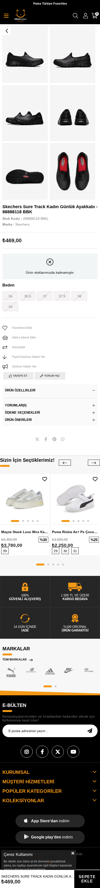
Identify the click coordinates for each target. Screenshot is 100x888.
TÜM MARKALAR (14, 659)
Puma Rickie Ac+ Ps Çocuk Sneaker (75, 532)
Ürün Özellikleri (20, 390)
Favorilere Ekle (44, 479)
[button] (15, 521)
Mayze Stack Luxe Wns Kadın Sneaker (24, 532)
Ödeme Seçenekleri (22, 412)
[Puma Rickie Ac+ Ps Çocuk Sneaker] (75, 498)
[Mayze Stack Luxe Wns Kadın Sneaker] (24, 498)
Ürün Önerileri (18, 420)
